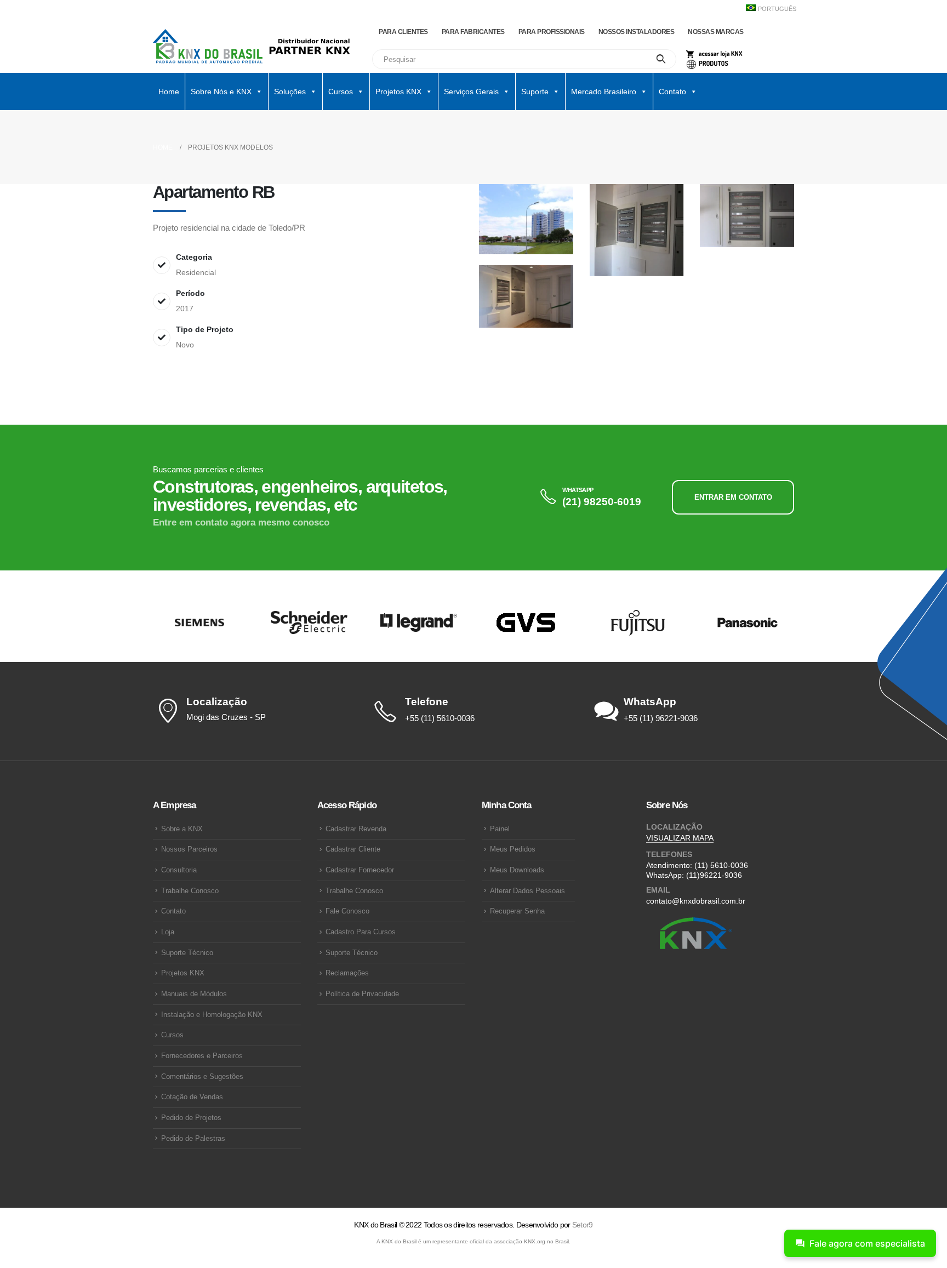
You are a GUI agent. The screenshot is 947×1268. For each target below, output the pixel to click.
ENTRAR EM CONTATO (733, 497)
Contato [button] (672, 91)
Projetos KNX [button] (398, 91)
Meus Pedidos (512, 849)
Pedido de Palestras (193, 1139)
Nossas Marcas (716, 32)
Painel (500, 829)
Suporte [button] (535, 91)
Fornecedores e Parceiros (202, 1056)
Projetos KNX (182, 973)
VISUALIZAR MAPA (680, 837)
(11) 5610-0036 (721, 865)
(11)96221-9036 (714, 875)
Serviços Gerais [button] (471, 91)
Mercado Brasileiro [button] (603, 91)
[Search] (661, 59)
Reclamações (347, 973)
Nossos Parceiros (189, 849)
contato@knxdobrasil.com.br (695, 900)
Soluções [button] (290, 91)
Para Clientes (403, 32)
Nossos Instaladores (636, 32)
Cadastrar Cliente (353, 849)
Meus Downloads (517, 870)
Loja (167, 932)
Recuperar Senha (517, 911)
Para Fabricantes (473, 32)
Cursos (172, 1035)
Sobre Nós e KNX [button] (221, 91)
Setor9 (582, 1224)
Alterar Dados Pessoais (527, 891)
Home (168, 91)
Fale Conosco (347, 911)
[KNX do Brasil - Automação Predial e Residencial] (208, 46)
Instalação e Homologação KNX (212, 1015)
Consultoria (179, 870)
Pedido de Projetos (191, 1118)
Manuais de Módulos (194, 994)
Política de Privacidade (362, 994)
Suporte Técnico (187, 953)
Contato (173, 911)
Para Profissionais (551, 32)
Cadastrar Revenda (356, 829)
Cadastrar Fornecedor (360, 870)
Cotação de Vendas (192, 1097)
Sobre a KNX (182, 829)
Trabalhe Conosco (190, 891)
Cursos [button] (340, 91)
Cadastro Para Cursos (361, 932)
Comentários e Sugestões (202, 1077)
